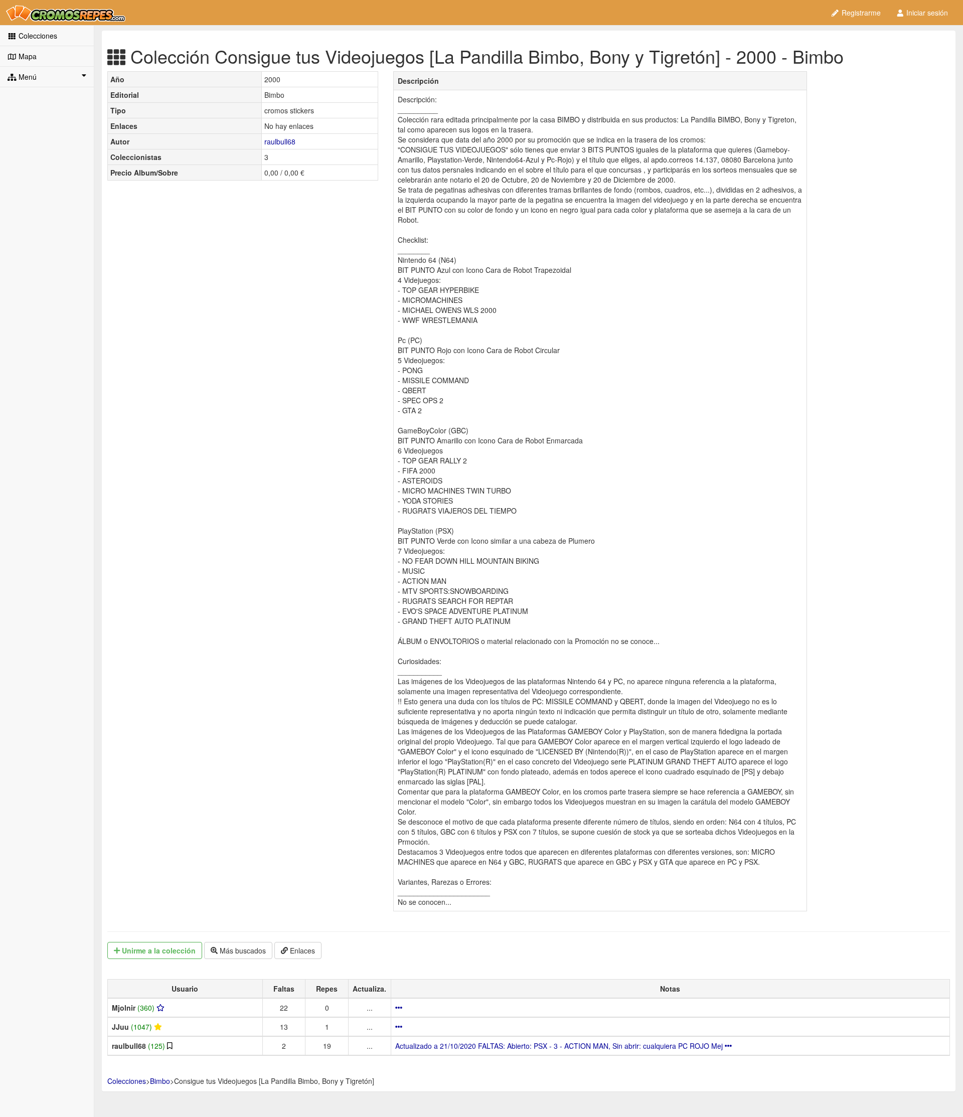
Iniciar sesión (926, 13)
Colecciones (37, 36)
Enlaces (301, 950)
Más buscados (242, 950)
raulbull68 (279, 141)
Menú (27, 77)
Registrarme (860, 13)
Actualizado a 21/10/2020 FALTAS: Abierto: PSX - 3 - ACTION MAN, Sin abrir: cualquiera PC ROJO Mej (560, 1046)
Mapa (27, 56)
